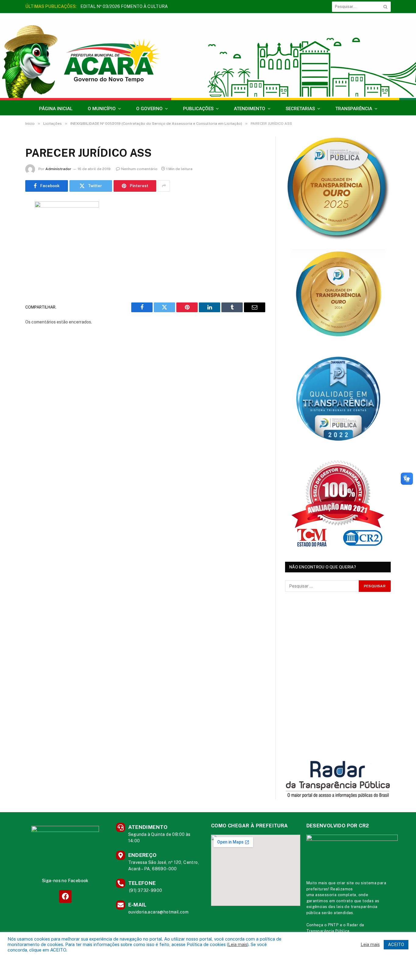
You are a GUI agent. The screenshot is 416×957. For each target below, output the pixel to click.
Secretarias (300, 108)
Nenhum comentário (139, 169)
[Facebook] (65, 896)
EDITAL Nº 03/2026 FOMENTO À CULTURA (124, 6)
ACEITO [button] (396, 944)
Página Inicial (55, 108)
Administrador (58, 169)
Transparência (353, 108)
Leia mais (237, 944)
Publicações (198, 108)
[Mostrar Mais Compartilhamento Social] (164, 186)
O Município (102, 108)
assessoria (326, 894)
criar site (345, 883)
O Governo (149, 108)
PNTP (333, 925)
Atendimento (249, 108)
